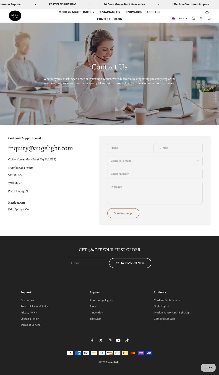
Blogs (93, 306)
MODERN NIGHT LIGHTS (75, 12)
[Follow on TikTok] (127, 340)
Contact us (27, 300)
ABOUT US (153, 12)
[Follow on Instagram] (109, 340)
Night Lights (161, 306)
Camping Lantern (164, 319)
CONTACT (103, 19)
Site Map (95, 319)
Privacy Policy (29, 312)
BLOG (118, 19)
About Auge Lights (101, 300)
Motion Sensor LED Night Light (173, 312)
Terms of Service (31, 325)
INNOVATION (134, 12)
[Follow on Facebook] (92, 340)
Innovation (96, 312)
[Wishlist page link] (207, 13)
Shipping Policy (30, 319)
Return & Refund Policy (35, 306)
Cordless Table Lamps (167, 300)
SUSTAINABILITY (109, 12)
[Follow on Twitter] (101, 340)
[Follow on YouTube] (118, 340)
